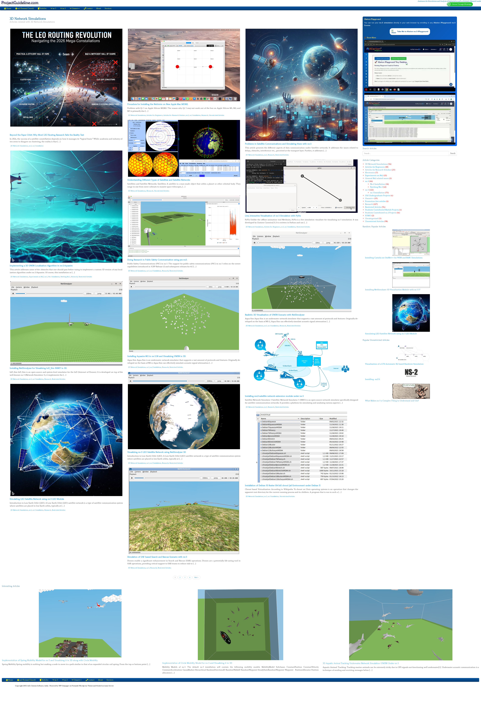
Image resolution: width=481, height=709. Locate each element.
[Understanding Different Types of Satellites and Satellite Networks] (184, 148)
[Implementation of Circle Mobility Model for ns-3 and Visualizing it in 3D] (240, 625)
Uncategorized (371, 218)
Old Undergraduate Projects (377, 195)
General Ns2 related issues (377, 178)
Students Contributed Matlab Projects (382, 210)
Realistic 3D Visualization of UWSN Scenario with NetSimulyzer (275, 315)
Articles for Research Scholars (174, 115)
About (98, 8)
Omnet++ (369, 198)
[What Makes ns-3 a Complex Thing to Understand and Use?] (411, 391)
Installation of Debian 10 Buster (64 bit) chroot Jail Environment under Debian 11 (282, 485)
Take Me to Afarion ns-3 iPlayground (412, 31)
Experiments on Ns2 (36, 277)
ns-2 (45, 277)
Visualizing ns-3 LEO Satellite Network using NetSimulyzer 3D (156, 452)
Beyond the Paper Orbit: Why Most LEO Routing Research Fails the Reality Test (47, 135)
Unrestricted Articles (216, 115)
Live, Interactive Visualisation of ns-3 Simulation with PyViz (273, 216)
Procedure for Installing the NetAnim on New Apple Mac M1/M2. (157, 104)
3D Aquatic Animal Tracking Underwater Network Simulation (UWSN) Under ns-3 (361, 663)
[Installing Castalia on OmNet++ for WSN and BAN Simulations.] (411, 242)
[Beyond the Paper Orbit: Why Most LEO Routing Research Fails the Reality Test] (66, 80)
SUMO (368, 215)
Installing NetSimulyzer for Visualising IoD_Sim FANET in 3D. (38, 368)
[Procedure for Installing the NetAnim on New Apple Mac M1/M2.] (184, 65)
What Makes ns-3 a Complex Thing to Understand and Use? (392, 400)
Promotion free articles (375, 201)
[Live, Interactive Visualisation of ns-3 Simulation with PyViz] (301, 186)
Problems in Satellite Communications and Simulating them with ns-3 (278, 144)
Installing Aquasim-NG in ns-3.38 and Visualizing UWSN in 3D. (156, 356)
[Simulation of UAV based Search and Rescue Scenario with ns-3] (184, 510)
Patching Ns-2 (65, 277)
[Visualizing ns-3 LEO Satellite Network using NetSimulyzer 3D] (184, 410)
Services (108, 8)
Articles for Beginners (155, 115)
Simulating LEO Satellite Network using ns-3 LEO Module (37, 499)
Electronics (370, 172)
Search (452, 153)
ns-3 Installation (38, 146)
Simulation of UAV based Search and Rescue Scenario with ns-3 (157, 557)
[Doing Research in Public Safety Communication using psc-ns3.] (184, 226)
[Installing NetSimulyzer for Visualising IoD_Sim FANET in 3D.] (66, 323)
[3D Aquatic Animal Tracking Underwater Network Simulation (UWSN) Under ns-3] (401, 625)
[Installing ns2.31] (411, 373)
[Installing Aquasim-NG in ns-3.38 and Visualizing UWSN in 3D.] (184, 314)
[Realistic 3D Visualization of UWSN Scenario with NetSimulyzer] (301, 271)
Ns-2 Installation (54, 277)
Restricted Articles (282, 155)
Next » (196, 577)
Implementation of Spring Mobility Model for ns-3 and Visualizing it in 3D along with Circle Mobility (50, 660)
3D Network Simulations (19, 146)
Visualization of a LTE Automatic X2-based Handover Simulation (394, 364)
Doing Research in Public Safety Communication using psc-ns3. (157, 260)
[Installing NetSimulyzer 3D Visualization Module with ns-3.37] (411, 275)
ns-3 (30, 146)
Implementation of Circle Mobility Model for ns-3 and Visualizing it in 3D (197, 663)
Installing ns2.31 (372, 379)
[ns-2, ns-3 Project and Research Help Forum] (20, 3)
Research (204, 115)
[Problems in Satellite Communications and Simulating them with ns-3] (301, 84)
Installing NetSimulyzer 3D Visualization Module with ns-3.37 (392, 289)
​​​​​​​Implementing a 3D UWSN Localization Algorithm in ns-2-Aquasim (41, 265)
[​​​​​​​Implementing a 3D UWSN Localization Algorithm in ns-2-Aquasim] (66, 206)
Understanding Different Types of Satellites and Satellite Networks (158, 180)
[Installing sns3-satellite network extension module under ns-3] (301, 362)
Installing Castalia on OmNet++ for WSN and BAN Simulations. (394, 257)
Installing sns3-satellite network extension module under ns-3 (274, 396)
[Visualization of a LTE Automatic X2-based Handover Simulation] (411, 353)
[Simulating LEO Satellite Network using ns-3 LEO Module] (66, 440)
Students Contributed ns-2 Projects (380, 212)
